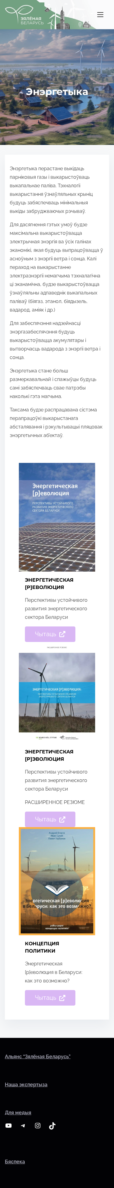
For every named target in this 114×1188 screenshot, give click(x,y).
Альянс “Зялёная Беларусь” (38, 1056)
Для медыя (18, 1113)
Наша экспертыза (26, 1085)
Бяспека (15, 1162)
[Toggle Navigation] (100, 14)
